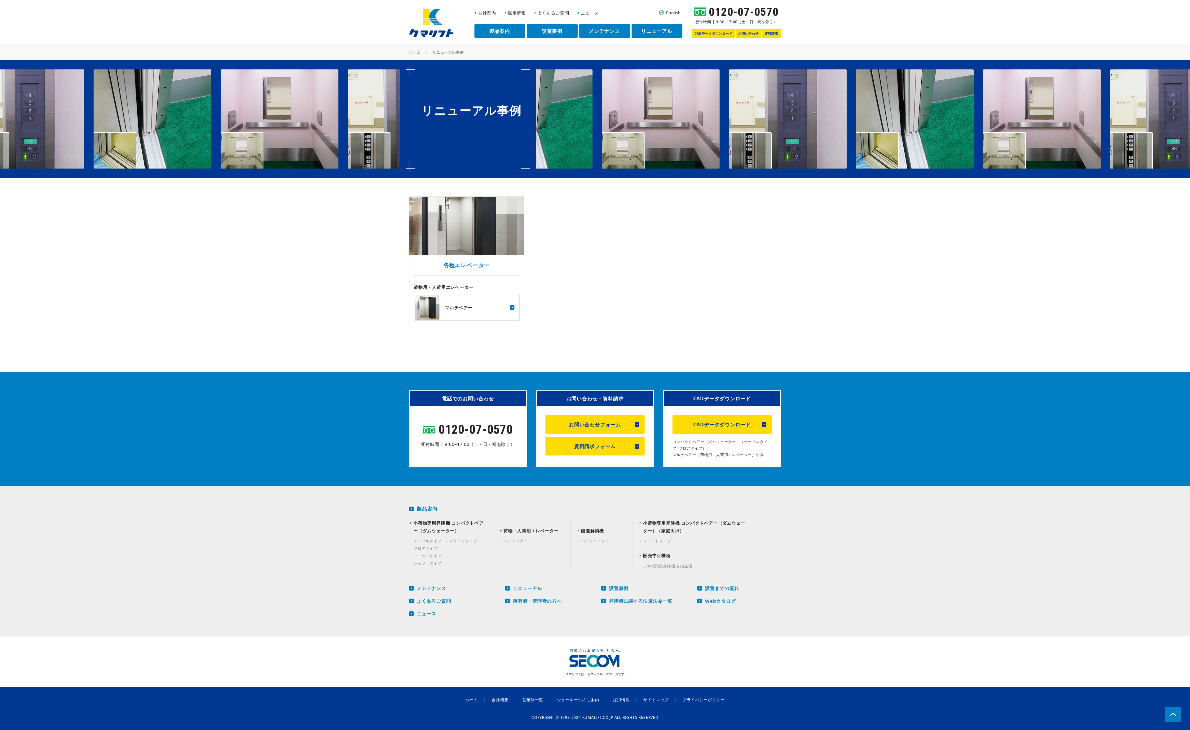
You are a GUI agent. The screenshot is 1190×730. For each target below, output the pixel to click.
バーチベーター (595, 540)
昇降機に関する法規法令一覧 (640, 601)
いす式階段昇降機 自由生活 (667, 566)
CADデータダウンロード (722, 424)
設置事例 (618, 588)
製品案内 (427, 508)
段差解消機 (592, 531)
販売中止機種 (657, 555)
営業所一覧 (532, 699)
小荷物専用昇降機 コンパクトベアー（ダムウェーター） (448, 527)
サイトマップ (656, 699)
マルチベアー (516, 540)
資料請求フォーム (595, 446)
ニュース (426, 613)
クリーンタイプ (463, 540)
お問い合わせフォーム (595, 424)
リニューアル (527, 588)
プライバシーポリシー (703, 699)
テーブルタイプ (428, 540)
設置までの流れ (722, 588)
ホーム (415, 52)
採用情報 (621, 699)
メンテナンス (431, 588)
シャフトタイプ (428, 563)
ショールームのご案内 (578, 699)
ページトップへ (1173, 714)
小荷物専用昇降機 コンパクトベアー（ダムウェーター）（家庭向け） (694, 527)
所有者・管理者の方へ (537, 601)
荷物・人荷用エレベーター (531, 531)
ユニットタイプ (428, 555)
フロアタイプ (426, 548)
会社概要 (500, 699)
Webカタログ (720, 601)
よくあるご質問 (434, 601)
